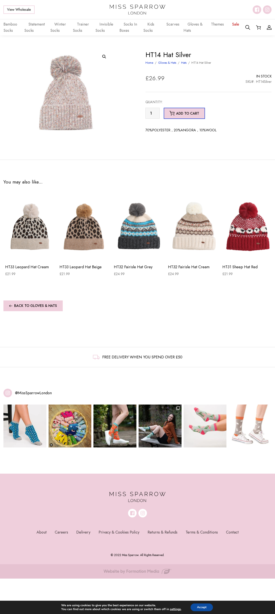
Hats (183, 63)
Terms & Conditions (202, 532)
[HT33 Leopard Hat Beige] (85, 227)
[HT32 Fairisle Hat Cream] (193, 227)
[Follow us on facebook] (257, 10)
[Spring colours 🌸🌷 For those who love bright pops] (205, 426)
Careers (61, 532)
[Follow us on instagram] (267, 10)
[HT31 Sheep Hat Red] (247, 227)
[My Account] (269, 27)
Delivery (83, 532)
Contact (232, 532)
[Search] (247, 27)
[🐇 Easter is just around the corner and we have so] (250, 426)
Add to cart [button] (187, 113)
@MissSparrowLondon (33, 393)
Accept (201, 607)
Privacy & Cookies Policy (119, 532)
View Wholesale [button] (19, 9)
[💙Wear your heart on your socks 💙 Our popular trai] (24, 426)
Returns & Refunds (162, 532)
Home (149, 63)
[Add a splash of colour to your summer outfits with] (70, 426)
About (42, 532)
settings (175, 609)
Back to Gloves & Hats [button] (35, 305)
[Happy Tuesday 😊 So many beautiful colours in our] (160, 426)
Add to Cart (30, 254)
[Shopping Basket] (258, 27)
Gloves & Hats (167, 63)
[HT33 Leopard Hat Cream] (30, 227)
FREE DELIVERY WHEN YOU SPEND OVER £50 (142, 357)
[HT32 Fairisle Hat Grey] (139, 227)
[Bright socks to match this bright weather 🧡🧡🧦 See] (114, 426)
